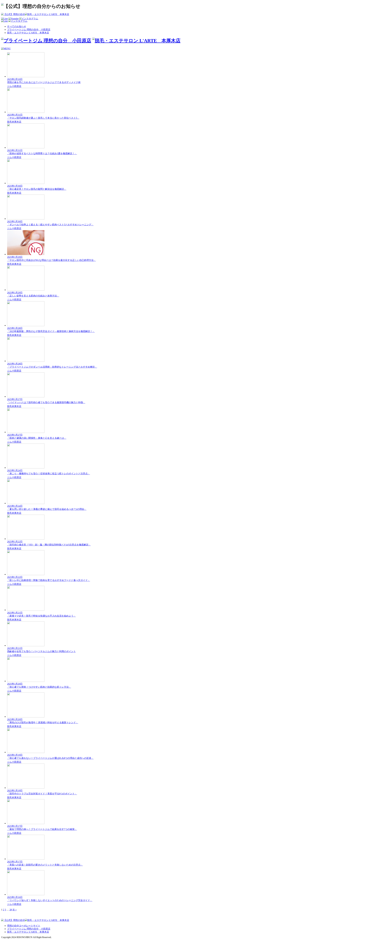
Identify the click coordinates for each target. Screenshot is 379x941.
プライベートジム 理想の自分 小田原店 (28, 29)
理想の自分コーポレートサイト (23, 925)
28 (10, 909)
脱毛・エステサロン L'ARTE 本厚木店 (28, 32)
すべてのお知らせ (16, 26)
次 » (14, 909)
